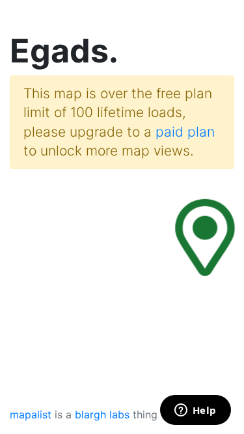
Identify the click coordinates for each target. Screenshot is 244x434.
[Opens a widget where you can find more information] (195, 411)
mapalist (30, 414)
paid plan (185, 132)
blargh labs (102, 414)
